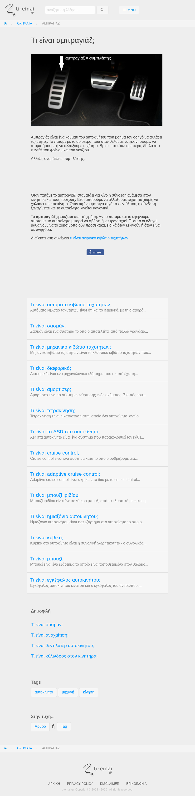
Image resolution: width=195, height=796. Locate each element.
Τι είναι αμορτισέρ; (50, 389)
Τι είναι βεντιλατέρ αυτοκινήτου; (62, 645)
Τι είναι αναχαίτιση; (49, 635)
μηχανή (68, 692)
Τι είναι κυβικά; (46, 537)
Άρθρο (40, 726)
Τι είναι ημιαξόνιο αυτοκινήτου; (64, 516)
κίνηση (88, 692)
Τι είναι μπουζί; (46, 559)
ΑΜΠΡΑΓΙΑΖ (51, 23)
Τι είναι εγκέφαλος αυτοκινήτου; (65, 580)
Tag (64, 726)
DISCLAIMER (109, 784)
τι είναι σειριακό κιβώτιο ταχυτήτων (99, 238)
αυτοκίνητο (44, 692)
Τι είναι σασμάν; (48, 326)
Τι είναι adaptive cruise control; (65, 474)
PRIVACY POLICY (80, 784)
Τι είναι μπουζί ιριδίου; (55, 495)
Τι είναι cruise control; (54, 453)
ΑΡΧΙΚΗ (54, 784)
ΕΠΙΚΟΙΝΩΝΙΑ (136, 784)
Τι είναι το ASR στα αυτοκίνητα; (65, 432)
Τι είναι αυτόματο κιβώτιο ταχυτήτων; (71, 304)
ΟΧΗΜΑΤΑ (24, 23)
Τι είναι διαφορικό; (50, 368)
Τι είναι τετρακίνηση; (52, 410)
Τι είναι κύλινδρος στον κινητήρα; (64, 655)
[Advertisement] (97, 177)
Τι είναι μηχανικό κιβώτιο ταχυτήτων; (70, 347)
